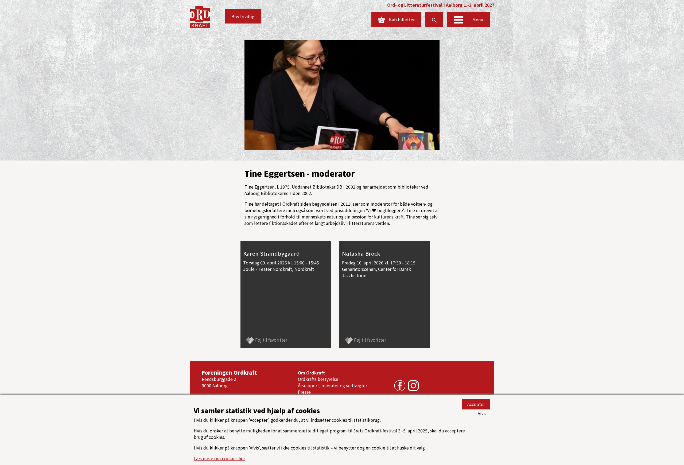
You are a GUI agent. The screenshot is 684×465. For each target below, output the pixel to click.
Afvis (482, 413)
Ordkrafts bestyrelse (318, 379)
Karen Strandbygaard (271, 253)
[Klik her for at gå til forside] (200, 16)
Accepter (476, 404)
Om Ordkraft (311, 372)
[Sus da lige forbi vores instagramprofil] (412, 385)
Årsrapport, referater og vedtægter (332, 385)
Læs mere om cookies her (219, 458)
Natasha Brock (361, 253)
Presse (304, 392)
